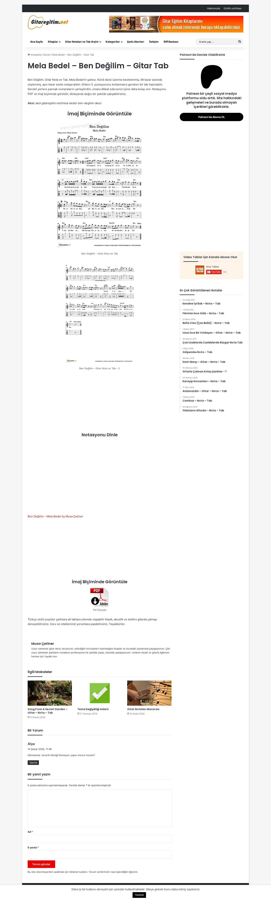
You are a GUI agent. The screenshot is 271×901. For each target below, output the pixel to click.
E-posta (33, 847)
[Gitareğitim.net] (48, 22)
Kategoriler (113, 41)
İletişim (154, 41)
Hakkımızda (213, 8)
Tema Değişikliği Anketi (93, 709)
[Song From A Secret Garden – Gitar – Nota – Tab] (50, 693)
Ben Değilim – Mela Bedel (44, 516)
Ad (30, 831)
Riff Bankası (171, 41)
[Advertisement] (99, 402)
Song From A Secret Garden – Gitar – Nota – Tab (47, 711)
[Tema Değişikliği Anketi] (99, 693)
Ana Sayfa (36, 41)
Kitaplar (53, 41)
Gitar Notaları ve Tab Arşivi (81, 41)
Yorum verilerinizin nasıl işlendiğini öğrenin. (113, 871)
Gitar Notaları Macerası (143, 709)
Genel (46, 54)
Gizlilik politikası (233, 8)
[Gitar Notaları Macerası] (149, 693)
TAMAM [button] (139, 894)
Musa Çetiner (74, 516)
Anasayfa (35, 54)
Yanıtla (33, 762)
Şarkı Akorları (135, 41)
